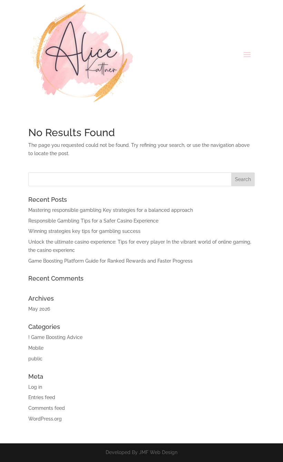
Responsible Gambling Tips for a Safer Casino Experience (93, 221)
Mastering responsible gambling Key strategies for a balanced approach (110, 210)
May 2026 (39, 309)
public (35, 358)
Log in (35, 387)
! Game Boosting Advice (55, 337)
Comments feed (46, 408)
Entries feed (41, 397)
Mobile (35, 348)
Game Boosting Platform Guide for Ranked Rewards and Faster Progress (110, 261)
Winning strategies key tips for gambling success (84, 231)
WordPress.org (45, 419)
